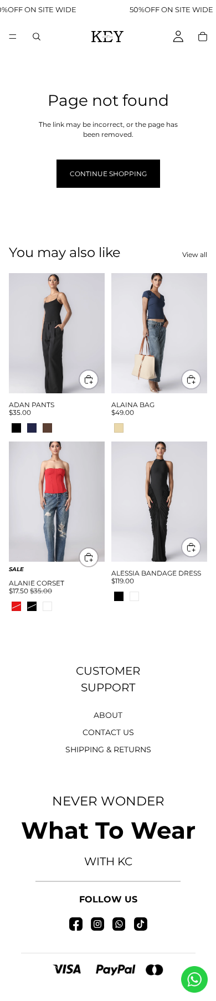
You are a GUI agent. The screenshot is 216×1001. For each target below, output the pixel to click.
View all (194, 254)
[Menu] (12, 36)
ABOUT (108, 715)
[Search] (36, 36)
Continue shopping (108, 174)
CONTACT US (108, 732)
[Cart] (203, 36)
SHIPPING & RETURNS (108, 749)
